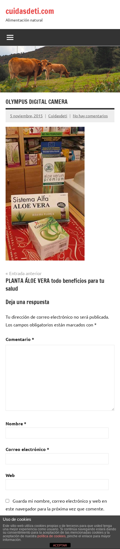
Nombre (16, 423)
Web (10, 475)
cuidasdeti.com (30, 11)
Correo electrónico (27, 449)
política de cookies (51, 536)
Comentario (20, 339)
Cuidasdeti (57, 115)
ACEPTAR (60, 545)
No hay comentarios (90, 115)
